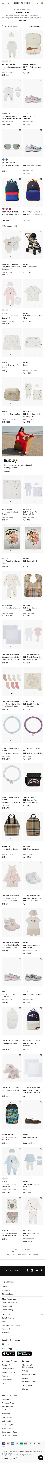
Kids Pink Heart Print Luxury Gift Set (30, 513)
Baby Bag (26, 365)
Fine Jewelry (6, 1329)
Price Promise (7, 1379)
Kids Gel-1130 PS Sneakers (32, 165)
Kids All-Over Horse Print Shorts (11, 366)
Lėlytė (5, 558)
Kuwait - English (8, 1425)
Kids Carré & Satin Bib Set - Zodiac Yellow (32, 705)
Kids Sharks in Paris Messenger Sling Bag (30, 801)
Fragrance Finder (8, 1403)
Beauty (4, 1287)
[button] (10, 56)
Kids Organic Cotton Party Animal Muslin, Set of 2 (33, 1091)
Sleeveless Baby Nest (10, 1043)
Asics (25, 114)
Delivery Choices (8, 1369)
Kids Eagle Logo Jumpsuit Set (11, 68)
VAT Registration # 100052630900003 (22, 1451)
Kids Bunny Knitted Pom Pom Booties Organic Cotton (32, 899)
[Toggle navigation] (3, 3)
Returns (5, 1376)
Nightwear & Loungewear (11, 1325)
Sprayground (29, 797)
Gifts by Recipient (22, 10)
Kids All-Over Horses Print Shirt (32, 317)
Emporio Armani (9, 64)
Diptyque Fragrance (9, 1302)
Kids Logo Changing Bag (11, 414)
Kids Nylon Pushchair (30, 267)
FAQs (4, 1383)
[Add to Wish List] (20, 32)
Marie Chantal (29, 64)
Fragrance (6, 1290)
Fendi (25, 264)
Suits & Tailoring (8, 1318)
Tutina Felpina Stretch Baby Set (31, 1185)
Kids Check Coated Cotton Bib (30, 609)
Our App (25, 1371)
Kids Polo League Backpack (29, 1044)
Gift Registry (6, 1399)
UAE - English (7, 1417)
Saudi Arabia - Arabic (10, 1436)
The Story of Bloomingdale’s (27, 1366)
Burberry (6, 114)
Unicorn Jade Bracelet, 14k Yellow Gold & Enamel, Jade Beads (11, 802)
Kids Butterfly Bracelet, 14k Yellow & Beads (10, 753)
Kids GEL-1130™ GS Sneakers (8, 995)
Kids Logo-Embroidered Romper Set (31, 946)
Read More (22, 20)
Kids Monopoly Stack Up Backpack (11, 1138)
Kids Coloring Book (30, 561)
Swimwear (5, 1332)
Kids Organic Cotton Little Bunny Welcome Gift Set (32, 658)
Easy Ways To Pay (29, 1374)
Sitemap (25, 1389)
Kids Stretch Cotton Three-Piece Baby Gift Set (11, 117)
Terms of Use (27, 1385)
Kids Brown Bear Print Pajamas (31, 1234)
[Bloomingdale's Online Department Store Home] (22, 3)
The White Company (10, 654)
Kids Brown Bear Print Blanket (10, 513)
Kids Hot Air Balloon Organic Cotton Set (9, 1234)
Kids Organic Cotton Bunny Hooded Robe (9, 899)
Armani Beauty (7, 1306)
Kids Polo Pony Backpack (11, 214)
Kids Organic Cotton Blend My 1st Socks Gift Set (12, 705)
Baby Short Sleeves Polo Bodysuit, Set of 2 (11, 268)
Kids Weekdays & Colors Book (11, 562)
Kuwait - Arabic (7, 1428)
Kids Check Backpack (10, 849)
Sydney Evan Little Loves (10, 749)
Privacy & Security (28, 1382)
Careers (25, 1378)
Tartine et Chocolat (11, 1041)
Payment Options (8, 1372)
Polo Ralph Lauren (10, 212)
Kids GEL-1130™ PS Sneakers (29, 117)
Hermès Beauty (7, 1310)
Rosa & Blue (28, 411)
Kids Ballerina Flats (30, 1137)
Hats (4, 1321)
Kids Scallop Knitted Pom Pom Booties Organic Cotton (11, 946)
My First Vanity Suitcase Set (32, 68)
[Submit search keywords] (8, 3)
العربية (8, 1344)
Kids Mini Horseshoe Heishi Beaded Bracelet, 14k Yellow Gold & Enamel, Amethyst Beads (33, 753)
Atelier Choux (29, 701)
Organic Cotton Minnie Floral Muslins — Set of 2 (11, 658)
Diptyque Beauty (8, 1294)
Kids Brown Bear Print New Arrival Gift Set (33, 415)
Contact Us (6, 1365)
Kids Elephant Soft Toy (10, 1090)
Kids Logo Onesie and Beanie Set (10, 317)
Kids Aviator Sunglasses (10, 165)
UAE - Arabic (6, 1421)
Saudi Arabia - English (10, 1432)
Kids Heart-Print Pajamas (11, 608)
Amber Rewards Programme (8, 1408)
